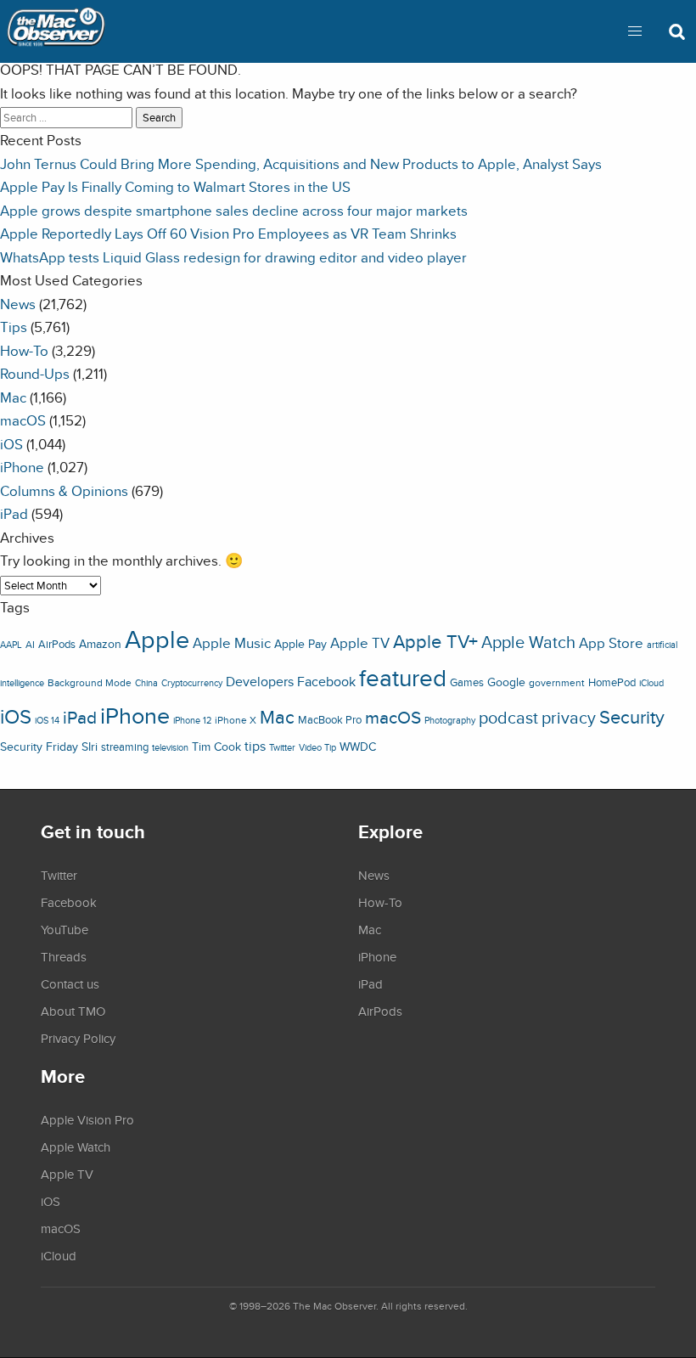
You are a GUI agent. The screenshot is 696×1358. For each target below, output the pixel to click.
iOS (11, 443)
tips (255, 745)
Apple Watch (528, 642)
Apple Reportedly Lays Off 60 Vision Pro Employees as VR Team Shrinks (228, 233)
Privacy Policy (78, 1037)
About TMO (73, 1010)
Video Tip (317, 747)
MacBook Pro (330, 720)
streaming (125, 747)
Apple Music (232, 643)
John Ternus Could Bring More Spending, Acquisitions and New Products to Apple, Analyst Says (301, 163)
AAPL (11, 644)
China (146, 683)
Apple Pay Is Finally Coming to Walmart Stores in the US (175, 186)
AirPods (57, 644)
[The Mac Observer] (56, 31)
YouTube (64, 929)
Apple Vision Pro (87, 1119)
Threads (64, 956)
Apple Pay (300, 643)
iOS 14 (47, 720)
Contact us (70, 983)
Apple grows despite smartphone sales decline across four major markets (234, 210)
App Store (611, 643)
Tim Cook (216, 746)
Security (632, 716)
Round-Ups (35, 373)
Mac (13, 397)
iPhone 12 (192, 720)
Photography (449, 720)
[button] (635, 31)
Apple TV (360, 643)
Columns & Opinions (64, 490)
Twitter (282, 747)
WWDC (358, 746)
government (557, 682)
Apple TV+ (435, 641)
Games (467, 682)
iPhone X (235, 720)
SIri (89, 746)
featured (402, 678)
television (170, 747)
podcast (508, 717)
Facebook (326, 681)
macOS (23, 420)
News (18, 303)
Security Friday (39, 746)
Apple (157, 638)
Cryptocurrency (191, 683)
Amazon (100, 643)
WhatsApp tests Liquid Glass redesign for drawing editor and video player (233, 257)
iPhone (22, 466)
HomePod (612, 682)
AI (30, 644)
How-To (24, 350)
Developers (260, 681)
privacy (569, 717)
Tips (13, 326)
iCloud (651, 683)
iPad (14, 513)
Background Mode (90, 682)
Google (506, 681)
